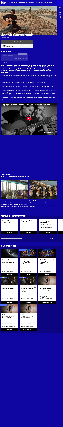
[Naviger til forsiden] (4, 2)
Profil (60, 19)
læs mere (9, 232)
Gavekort (50, 2)
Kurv (60, 14)
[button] (16, 259)
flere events (26, 45)
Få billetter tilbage (47, 302)
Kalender (11, 2)
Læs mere (9, 274)
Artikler (37, 2)
